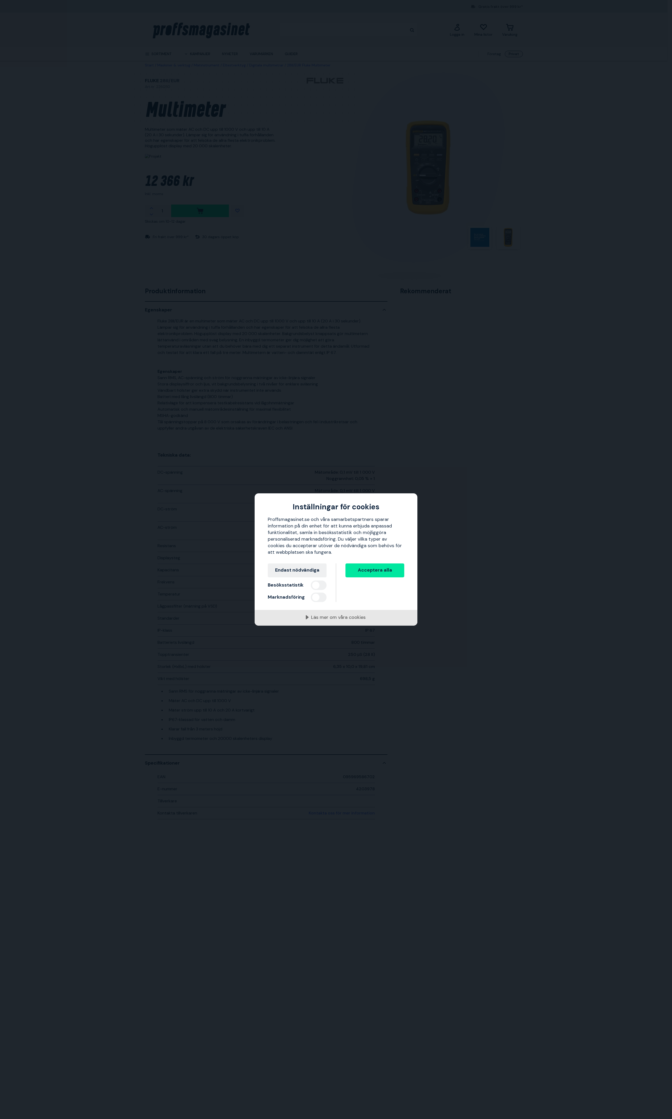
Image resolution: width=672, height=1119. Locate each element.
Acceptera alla (375, 570)
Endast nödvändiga (297, 570)
